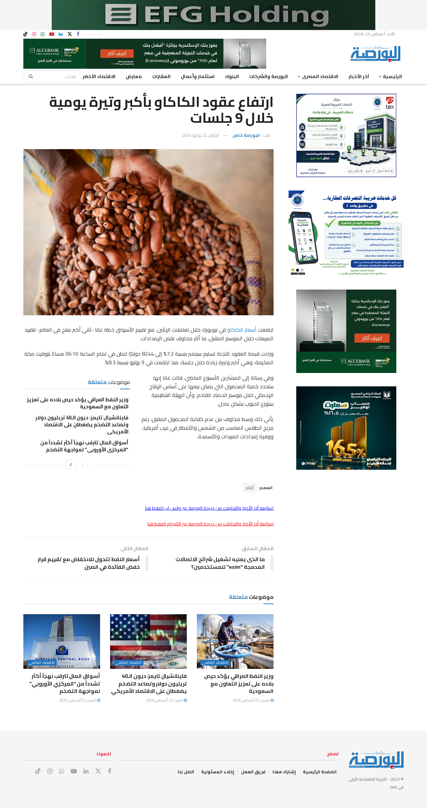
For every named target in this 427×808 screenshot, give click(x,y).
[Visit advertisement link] (213, 15)
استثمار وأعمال (198, 76)
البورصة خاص (246, 135)
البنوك (232, 76)
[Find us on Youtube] (51, 34)
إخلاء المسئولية (217, 772)
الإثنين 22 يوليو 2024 (200, 135)
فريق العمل (253, 772)
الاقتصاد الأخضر (99, 76)
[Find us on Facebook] (78, 34)
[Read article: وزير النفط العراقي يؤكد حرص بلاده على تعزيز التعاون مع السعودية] (235, 641)
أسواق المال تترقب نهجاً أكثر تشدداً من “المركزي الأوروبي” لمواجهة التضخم (84, 446)
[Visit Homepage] (377, 53)
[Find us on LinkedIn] (61, 34)
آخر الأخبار (359, 76)
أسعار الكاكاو (242, 330)
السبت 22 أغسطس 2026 (251, 700)
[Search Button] (28, 76)
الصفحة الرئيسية (320, 772)
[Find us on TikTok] (25, 34)
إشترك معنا (284, 772)
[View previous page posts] (83, 464)
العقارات (161, 76)
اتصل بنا (186, 772)
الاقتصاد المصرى (320, 76)
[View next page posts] (71, 464)
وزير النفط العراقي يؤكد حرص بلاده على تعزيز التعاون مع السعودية (77, 403)
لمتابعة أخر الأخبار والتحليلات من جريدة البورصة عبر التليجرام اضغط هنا (210, 523)
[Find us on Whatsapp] (43, 34)
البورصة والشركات (268, 76)
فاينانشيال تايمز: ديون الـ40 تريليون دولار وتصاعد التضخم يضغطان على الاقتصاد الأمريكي (81, 424)
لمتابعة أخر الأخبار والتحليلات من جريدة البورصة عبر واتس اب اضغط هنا (209, 508)
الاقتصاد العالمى (215, 663)
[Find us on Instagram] (34, 34)
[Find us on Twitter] (69, 34)
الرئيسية (392, 76)
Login (93, 34)
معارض (134, 76)
